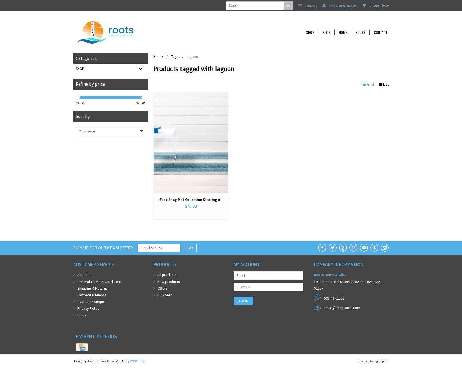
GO (288, 5)
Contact (380, 32)
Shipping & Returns (92, 288)
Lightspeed (381, 361)
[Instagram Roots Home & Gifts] (385, 248)
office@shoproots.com (341, 307)
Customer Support (92, 301)
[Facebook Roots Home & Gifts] (322, 248)
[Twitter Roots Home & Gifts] (333, 248)
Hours (360, 32)
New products (168, 281)
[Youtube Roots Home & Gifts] (364, 248)
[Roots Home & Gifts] (141, 32)
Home (343, 32)
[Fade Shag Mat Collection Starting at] (191, 142)
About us (84, 274)
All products (167, 274)
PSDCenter (138, 361)
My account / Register (343, 5)
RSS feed (164, 295)
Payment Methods (91, 295)
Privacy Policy (88, 308)
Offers (162, 288)
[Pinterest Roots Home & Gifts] (353, 248)
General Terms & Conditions (99, 281)
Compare (310, 5)
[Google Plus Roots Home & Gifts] (343, 248)
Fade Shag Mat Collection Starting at (191, 199)
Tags (175, 56)
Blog (326, 32)
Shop (310, 32)
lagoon (192, 56)
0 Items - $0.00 (379, 5)
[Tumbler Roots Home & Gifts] (374, 248)
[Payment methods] (82, 347)
